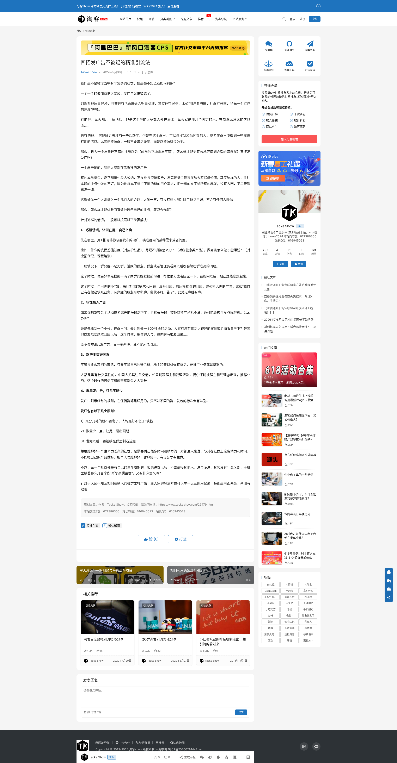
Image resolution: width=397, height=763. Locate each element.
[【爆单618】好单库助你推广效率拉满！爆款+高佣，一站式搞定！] (272, 439)
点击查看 (173, 6)
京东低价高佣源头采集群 (300, 455)
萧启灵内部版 (271, 634)
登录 (292, 19)
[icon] (304, 746)
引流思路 (147, 72)
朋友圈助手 (308, 615)
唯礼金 (308, 597)
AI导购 (308, 584)
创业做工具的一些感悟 (298, 474)
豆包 (270, 640)
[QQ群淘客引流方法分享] (165, 617)
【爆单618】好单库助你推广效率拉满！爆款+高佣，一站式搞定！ (300, 439)
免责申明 (161, 749)
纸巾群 (308, 628)
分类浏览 (166, 19)
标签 (161, 742)
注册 (303, 19)
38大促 (271, 584)
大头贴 (289, 603)
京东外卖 (308, 590)
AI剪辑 (289, 584)
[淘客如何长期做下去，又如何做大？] (272, 419)
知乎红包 (289, 621)
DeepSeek (270, 590)
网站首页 (125, 19)
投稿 (314, 18)
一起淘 (289, 590)
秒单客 (308, 621)
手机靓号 (308, 609)
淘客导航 (221, 19)
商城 (151, 19)
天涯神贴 (308, 603)
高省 (289, 640)
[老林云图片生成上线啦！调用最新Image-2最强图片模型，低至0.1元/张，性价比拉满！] (272, 400)
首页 (79, 30)
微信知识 (114, 525)
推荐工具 (203, 19)
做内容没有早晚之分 (297, 514)
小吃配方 (271, 609)
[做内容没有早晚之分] (272, 518)
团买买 (270, 603)
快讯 (140, 19)
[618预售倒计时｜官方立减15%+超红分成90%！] (272, 557)
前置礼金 (289, 597)
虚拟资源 (289, 634)
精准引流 (92, 525)
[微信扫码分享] (202, 757)
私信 (300, 263)
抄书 (270, 615)
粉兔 (270, 628)
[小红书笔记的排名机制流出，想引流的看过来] (223, 617)
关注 (282, 263)
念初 (289, 609)
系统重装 (289, 628)
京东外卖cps (271, 597)
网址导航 (104, 742)
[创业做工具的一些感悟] (272, 479)
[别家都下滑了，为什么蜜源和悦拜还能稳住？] (272, 498)
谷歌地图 (308, 634)
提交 (241, 712)
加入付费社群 (289, 139)
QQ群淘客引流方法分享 (159, 639)
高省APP (308, 640)
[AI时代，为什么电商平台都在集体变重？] (272, 538)
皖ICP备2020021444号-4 (185, 749)
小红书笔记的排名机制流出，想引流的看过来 (223, 641)
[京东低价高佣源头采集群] (272, 459)
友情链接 (144, 742)
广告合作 (124, 742)
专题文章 (186, 19)
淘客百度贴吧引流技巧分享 (103, 639)
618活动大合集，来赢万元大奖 (284, 382)
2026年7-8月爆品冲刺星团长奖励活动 (288, 319)
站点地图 (179, 742)
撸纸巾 (289, 615)
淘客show (135, 749)
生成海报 (189, 757)
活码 (270, 621)
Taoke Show (89, 72)
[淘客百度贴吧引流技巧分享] (107, 617)
